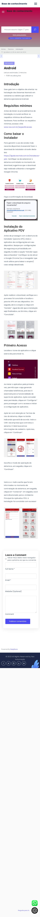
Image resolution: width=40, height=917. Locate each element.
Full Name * (10, 569)
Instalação (9, 63)
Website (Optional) (13, 591)
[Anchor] (20, 84)
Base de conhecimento (14, 3)
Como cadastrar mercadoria (20, 38)
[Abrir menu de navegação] (35, 4)
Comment (9, 614)
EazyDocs (14, 649)
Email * (8, 580)
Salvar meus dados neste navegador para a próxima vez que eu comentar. (22, 559)
